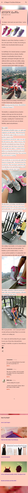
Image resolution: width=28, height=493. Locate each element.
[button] (2, 18)
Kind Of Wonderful (5, 457)
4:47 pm (14, 380)
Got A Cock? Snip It (5, 422)
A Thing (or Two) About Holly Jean (12, 2)
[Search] (26, 2)
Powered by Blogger (15, 488)
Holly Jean (9, 380)
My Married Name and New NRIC (8, 480)
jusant (17, 490)
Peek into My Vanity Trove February (9, 439)
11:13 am (15, 359)
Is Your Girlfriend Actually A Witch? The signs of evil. (13, 474)
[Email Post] (2, 348)
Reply (8, 365)
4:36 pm (14, 369)
